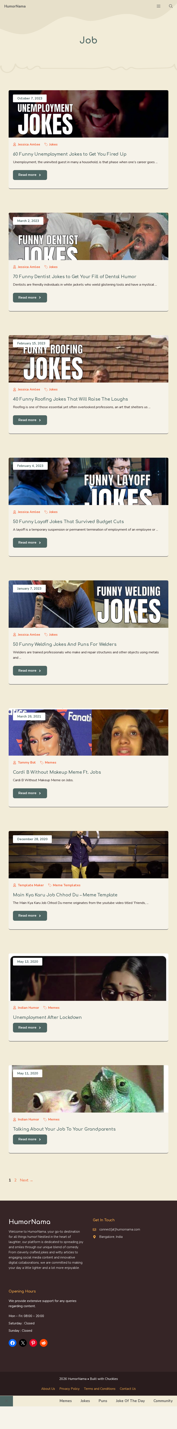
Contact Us (128, 1389)
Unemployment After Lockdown (47, 1017)
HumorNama (15, 6)
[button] (171, 6)
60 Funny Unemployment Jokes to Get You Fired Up (69, 154)
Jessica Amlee (29, 144)
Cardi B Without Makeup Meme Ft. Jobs (57, 772)
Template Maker (31, 885)
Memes (50, 762)
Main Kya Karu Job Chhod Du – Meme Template (65, 895)
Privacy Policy (69, 1389)
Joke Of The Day (130, 1400)
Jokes (53, 144)
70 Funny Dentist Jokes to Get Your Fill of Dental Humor (74, 276)
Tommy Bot (27, 762)
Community (163, 1400)
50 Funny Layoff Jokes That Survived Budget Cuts (68, 521)
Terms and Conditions (99, 1389)
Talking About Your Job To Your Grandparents (64, 1129)
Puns (103, 1400)
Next (26, 1180)
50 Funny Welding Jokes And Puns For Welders (64, 644)
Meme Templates (67, 885)
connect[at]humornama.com (119, 1229)
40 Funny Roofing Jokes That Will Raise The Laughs (70, 399)
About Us (48, 1389)
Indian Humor (28, 1008)
